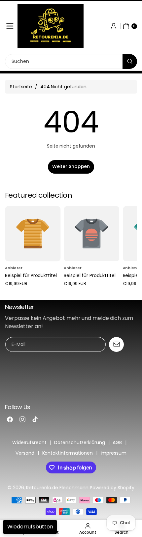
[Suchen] (130, 61)
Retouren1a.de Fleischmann (57, 487)
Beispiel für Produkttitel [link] (31, 275)
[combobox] (71, 61)
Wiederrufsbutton (30, 526)
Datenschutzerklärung (79, 442)
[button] (10, 26)
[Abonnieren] (116, 344)
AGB (117, 442)
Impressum (113, 453)
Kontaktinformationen (67, 453)
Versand (25, 453)
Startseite (21, 86)
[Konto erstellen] (114, 26)
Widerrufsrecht (29, 442)
